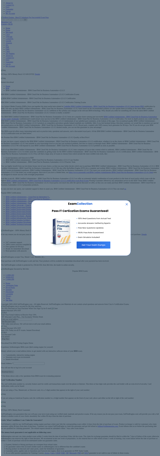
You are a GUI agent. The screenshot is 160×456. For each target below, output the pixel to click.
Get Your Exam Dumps (93, 245)
